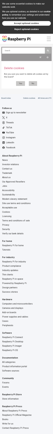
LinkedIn (10, 142)
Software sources (10, 370)
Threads (10, 122)
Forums (5, 382)
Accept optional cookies (26, 23)
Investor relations (10, 164)
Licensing (6, 216)
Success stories (10, 292)
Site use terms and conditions (16, 203)
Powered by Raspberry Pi (14, 283)
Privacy (5, 225)
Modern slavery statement (14, 199)
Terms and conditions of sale (16, 220)
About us (6, 177)
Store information (10, 399)
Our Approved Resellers (13, 181)
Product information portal (14, 366)
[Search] (48, 51)
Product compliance (11, 266)
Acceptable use (9, 207)
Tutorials (6, 249)
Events (5, 387)
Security (6, 229)
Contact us (7, 168)
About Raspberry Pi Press (14, 410)
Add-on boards (9, 312)
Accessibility (8, 190)
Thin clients (7, 274)
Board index (6, 98)
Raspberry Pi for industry (14, 261)
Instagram (10, 137)
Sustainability (8, 194)
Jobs (4, 186)
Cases (5, 321)
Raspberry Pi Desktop (12, 341)
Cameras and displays (12, 308)
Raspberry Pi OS (10, 350)
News (5, 160)
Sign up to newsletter (16, 112)
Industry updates (10, 270)
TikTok (9, 127)
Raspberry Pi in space (12, 279)
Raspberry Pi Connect (12, 337)
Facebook (10, 147)
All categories (8, 362)
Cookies (6, 212)
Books (5, 419)
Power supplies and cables (15, 316)
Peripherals (7, 325)
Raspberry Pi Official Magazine (17, 415)
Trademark (7, 173)
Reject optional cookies (26, 29)
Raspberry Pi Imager (12, 346)
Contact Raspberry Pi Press (15, 428)
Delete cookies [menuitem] (29, 98)
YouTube (10, 132)
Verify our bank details (13, 233)
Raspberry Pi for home (13, 245)
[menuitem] (47, 57)
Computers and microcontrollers (17, 303)
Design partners (9, 287)
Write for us (7, 423)
